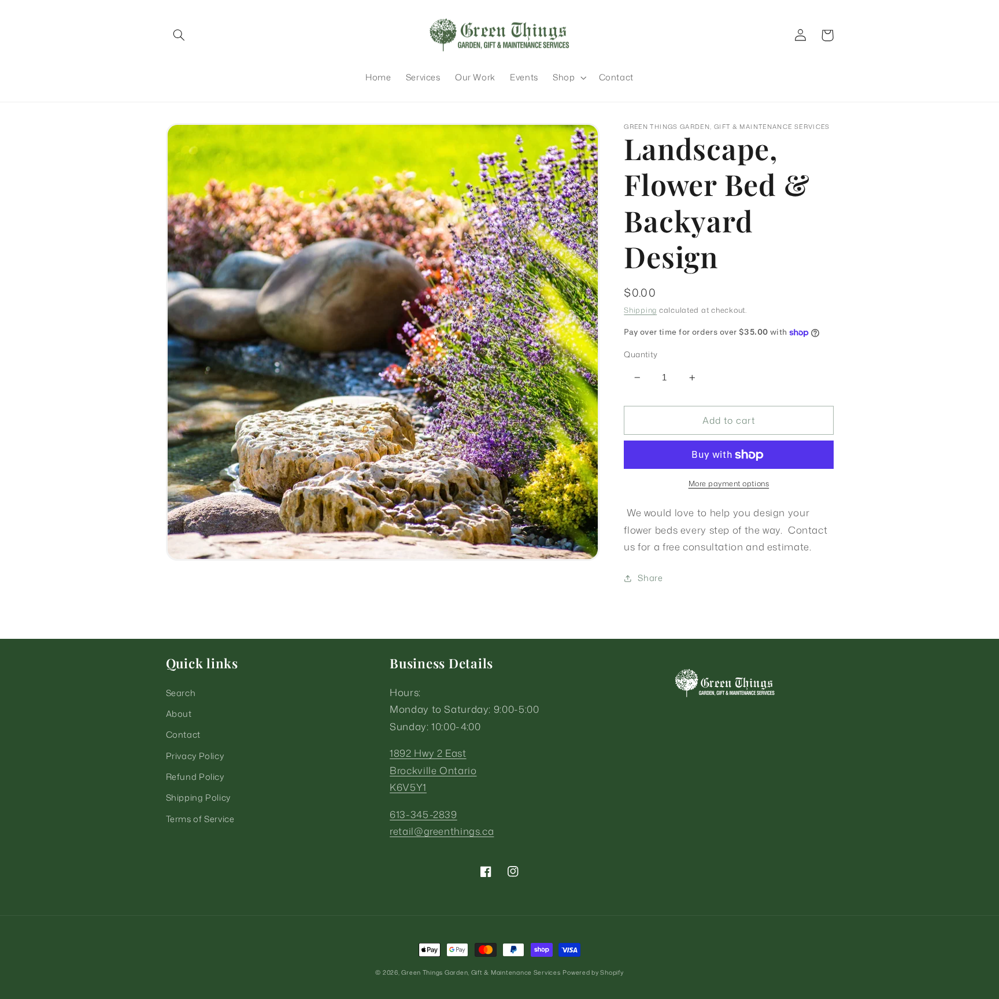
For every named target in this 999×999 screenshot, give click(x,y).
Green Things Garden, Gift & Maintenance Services (480, 972)
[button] (179, 35)
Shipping (640, 310)
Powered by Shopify (593, 972)
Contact (183, 734)
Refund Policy (195, 777)
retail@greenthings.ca (442, 831)
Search (181, 693)
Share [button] (650, 578)
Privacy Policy (195, 756)
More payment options (729, 484)
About (179, 714)
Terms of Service (200, 819)
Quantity (640, 354)
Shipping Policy (198, 797)
